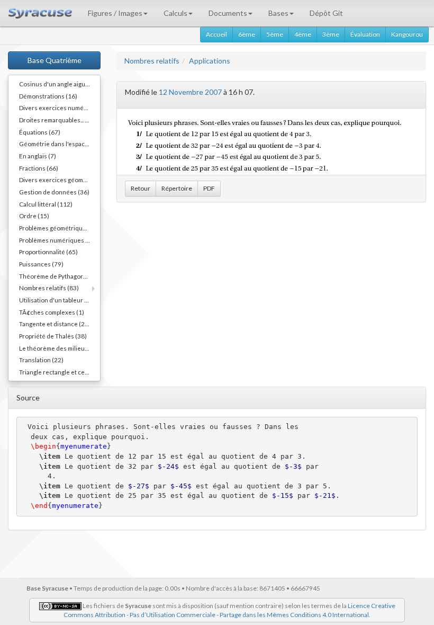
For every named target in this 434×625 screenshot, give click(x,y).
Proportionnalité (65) (48, 251)
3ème (330, 34)
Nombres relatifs (151, 60)
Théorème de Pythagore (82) (59, 276)
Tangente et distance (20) (55, 323)
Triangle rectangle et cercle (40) (59, 372)
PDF (209, 188)
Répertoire (176, 188)
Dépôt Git (326, 12)
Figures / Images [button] (115, 12)
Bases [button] (278, 12)
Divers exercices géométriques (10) (59, 179)
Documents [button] (228, 12)
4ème (302, 34)
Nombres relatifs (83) (49, 287)
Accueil (216, 34)
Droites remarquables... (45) (57, 119)
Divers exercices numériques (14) (59, 107)
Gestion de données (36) (54, 191)
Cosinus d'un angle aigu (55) (58, 83)
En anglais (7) (37, 155)
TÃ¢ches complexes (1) (51, 312)
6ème (246, 34)
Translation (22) (41, 359)
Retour (140, 188)
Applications (209, 60)
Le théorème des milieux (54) (59, 348)
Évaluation (365, 34)
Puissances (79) (41, 263)
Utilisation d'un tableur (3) (55, 299)
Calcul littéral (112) (46, 204)
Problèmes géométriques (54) (59, 227)
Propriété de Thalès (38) (53, 336)
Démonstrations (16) (48, 96)
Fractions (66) (38, 168)
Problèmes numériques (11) (58, 240)
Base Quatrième (55, 60)
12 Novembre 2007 (190, 91)
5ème (274, 34)
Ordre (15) (34, 215)
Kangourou (407, 34)
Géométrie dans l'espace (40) (59, 143)
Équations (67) (39, 132)
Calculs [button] (175, 12)
